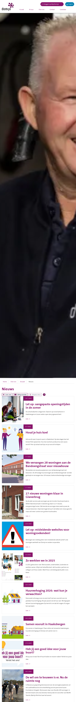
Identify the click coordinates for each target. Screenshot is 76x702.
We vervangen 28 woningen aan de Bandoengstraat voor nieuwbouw (48, 464)
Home (5, 382)
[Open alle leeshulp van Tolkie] (44, 394)
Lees (27, 419)
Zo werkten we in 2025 (40, 560)
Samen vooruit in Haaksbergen (45, 624)
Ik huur (31, 9)
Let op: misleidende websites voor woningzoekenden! (47, 531)
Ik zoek (22, 9)
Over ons (41, 9)
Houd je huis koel (37, 432)
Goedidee (63, 9)
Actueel (22, 382)
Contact (52, 9)
